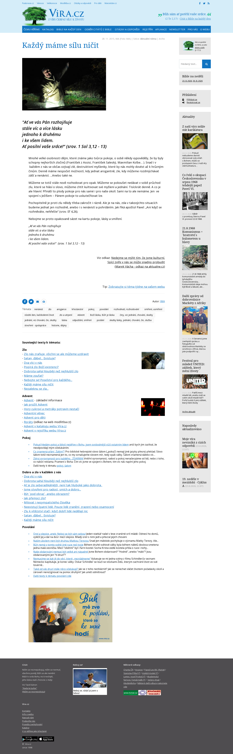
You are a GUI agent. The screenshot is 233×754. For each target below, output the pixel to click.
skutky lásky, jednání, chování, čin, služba (131, 320)
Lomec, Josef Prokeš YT (134, 676)
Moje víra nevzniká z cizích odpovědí (194, 442)
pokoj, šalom (64, 465)
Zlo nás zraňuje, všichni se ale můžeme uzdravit (56, 354)
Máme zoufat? (33, 376)
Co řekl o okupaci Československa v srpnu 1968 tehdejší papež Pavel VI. (194, 182)
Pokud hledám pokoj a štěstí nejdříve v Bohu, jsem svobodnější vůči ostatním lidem (81, 444)
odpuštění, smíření (81, 320)
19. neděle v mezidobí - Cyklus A (194, 482)
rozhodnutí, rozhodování (126, 309)
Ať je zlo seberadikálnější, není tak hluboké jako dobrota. (63, 485)
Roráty (28, 422)
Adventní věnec (34, 413)
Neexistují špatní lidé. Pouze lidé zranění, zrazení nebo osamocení (69, 507)
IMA (117, 38)
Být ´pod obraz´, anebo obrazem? (46, 494)
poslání (100, 320)
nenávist (38, 309)
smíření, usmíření (153, 309)
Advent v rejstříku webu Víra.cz (45, 430)
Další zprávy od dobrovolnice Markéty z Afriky (194, 299)
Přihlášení (189, 95)
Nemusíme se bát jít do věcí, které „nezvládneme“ (62, 558)
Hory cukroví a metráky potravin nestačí (51, 409)
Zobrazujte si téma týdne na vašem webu (136, 287)
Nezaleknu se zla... (36, 389)
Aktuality (188, 117)
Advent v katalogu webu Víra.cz (45, 426)
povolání (104, 309)
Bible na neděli (192, 76)
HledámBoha (129, 683)
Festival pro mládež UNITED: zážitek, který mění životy (193, 366)
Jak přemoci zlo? (35, 498)
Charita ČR (128, 669)
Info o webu (28, 714)
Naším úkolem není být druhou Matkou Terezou (61, 540)
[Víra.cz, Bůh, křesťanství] (53, 16)
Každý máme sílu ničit (39, 384)
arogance (61, 309)
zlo (49, 309)
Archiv (162, 38)
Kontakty (26, 710)
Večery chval (153, 679)
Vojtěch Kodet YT (150, 673)
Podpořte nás (28, 721)
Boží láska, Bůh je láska (102, 314)
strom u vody (199, 47)
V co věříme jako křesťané (34, 731)
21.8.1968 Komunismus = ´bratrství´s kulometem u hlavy (192, 235)
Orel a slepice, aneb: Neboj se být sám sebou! (59, 534)
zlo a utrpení (65, 314)
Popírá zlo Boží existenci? (41, 367)
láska (64, 320)
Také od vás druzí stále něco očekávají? (55, 569)
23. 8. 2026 (187, 80)
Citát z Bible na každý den (195, 18)
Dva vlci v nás (33, 363)
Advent (81, 314)
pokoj (91, 309)
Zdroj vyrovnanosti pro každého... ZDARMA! (58, 458)
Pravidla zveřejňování (32, 724)
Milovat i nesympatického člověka (47, 502)
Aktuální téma (148, 38)
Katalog (25, 727)
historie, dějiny (59, 325)
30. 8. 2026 (198, 80)
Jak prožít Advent (36, 404)
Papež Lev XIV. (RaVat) (154, 669)
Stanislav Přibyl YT (131, 673)
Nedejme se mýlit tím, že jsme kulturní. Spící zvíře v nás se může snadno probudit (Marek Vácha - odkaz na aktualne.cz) (136, 262)
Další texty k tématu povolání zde (52, 576)
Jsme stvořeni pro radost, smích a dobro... (52, 489)
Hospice (139, 669)
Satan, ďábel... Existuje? (40, 358)
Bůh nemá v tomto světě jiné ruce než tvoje (58, 544)
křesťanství (77, 309)
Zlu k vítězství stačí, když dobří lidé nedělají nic (56, 511)
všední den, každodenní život (39, 314)
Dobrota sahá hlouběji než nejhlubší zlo (51, 371)
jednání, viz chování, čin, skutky (40, 320)
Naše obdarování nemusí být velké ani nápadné (60, 551)
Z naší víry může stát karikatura (193, 128)
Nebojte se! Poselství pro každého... (48, 380)
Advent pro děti (34, 417)
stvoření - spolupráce (35, 325)
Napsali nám (28, 717)
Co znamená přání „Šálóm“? (49, 451)
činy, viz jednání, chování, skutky (136, 314)
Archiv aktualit (188, 411)
